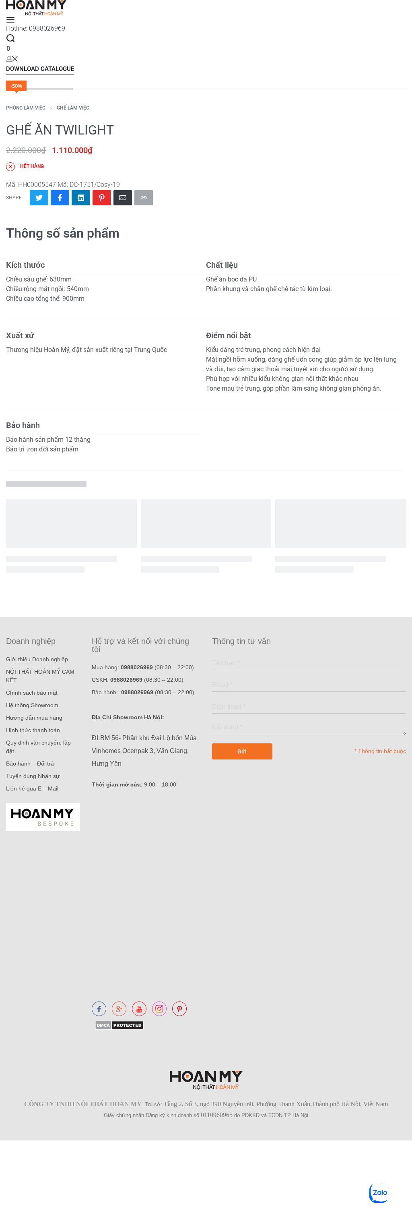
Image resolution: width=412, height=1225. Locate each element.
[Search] (10, 38)
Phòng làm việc (25, 108)
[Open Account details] (12, 58)
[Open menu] (10, 20)
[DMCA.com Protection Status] (118, 1025)
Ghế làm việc (73, 108)
